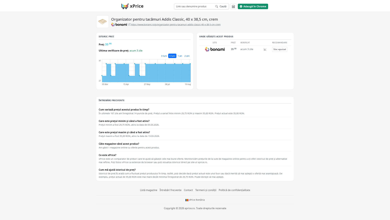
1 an (180, 55)
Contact (188, 190)
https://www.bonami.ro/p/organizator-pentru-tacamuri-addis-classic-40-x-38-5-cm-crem (175, 24)
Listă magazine (148, 190)
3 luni (164, 55)
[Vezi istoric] (265, 49)
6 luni (172, 55)
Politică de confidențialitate (234, 190)
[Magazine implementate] (233, 6)
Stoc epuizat (279, 49)
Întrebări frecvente (170, 190)
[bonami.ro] (215, 49)
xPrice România (196, 199)
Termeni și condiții (205, 190)
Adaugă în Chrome (254, 6)
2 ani (187, 55)
